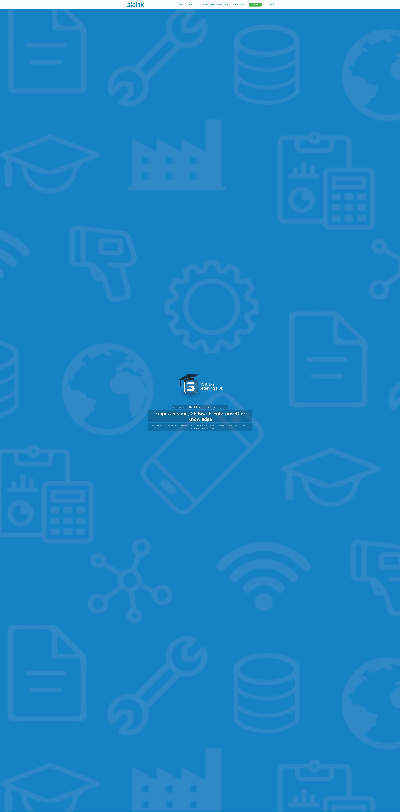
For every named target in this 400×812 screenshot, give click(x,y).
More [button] (243, 5)
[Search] (264, 4)
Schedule (189, 5)
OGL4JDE (235, 5)
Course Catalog (202, 5)
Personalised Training (220, 5)
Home (181, 5)
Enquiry (255, 5)
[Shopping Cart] (267, 5)
